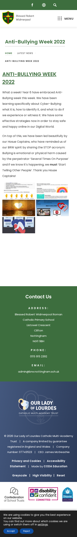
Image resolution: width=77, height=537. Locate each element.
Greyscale (21, 475)
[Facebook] (33, 5)
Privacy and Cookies (26, 461)
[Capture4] (52, 208)
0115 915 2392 (38, 356)
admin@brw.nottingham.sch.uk (38, 371)
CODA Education (55, 466)
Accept (11, 531)
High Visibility (43, 475)
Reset (61, 475)
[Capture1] (18, 191)
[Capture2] (18, 225)
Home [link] (8, 53)
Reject (26, 531)
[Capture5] (18, 208)
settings (43, 524)
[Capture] (52, 191)
